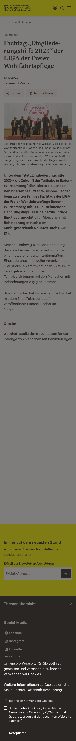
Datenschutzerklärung (44, 690)
